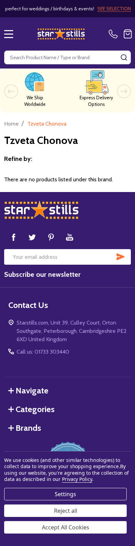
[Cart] (127, 34)
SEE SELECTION (114, 9)
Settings (65, 494)
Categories (35, 409)
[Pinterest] (51, 237)
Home (11, 123)
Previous (11, 91)
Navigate (32, 390)
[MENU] (8, 33)
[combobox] (67, 57)
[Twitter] (32, 237)
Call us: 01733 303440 (43, 351)
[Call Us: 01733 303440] (114, 34)
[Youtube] (69, 237)
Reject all (65, 511)
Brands (28, 428)
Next (124, 91)
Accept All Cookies (65, 527)
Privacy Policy (77, 479)
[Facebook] (13, 237)
